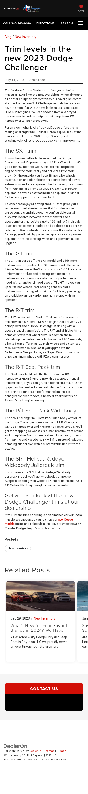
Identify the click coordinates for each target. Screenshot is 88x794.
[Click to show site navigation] (80, 23)
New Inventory (25, 37)
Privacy (61, 750)
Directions (45, 23)
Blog (8, 37)
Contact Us (44, 689)
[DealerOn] (15, 746)
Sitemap (48, 750)
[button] (17, 23)
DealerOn (35, 750)
